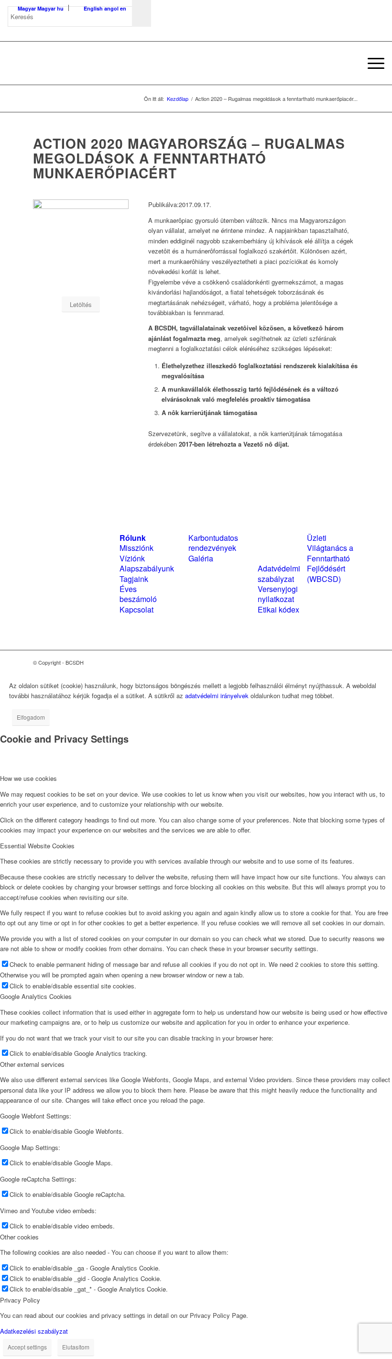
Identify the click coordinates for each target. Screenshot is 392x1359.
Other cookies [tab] (19, 1236)
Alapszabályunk (147, 568)
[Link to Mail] (352, 662)
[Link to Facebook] (323, 662)
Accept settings (27, 1347)
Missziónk (136, 547)
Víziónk (132, 558)
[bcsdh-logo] (79, 63)
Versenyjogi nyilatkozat (278, 593)
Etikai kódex (278, 609)
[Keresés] (348, 63)
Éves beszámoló (138, 593)
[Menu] (371, 63)
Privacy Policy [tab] (20, 1299)
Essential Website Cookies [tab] (37, 845)
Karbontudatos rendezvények (213, 542)
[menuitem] (348, 63)
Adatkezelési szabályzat (34, 1331)
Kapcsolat (136, 609)
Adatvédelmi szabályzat (279, 573)
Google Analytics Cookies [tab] (36, 996)
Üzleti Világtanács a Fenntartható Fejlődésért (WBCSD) (330, 558)
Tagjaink (134, 578)
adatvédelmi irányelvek (217, 695)
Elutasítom (75, 1347)
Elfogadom (31, 717)
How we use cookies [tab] (28, 778)
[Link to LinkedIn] (337, 662)
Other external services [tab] (32, 1064)
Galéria (200, 558)
